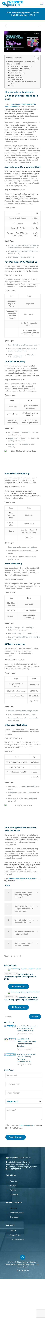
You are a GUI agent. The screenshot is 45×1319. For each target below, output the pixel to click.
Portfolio (13, 1190)
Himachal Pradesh (17, 1213)
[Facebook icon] (17, 1270)
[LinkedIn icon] (23, 1270)
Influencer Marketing (17, 79)
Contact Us (14, 1194)
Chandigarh (14, 1217)
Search (35, 1016)
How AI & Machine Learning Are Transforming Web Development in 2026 (20, 976)
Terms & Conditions (26, 1125)
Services (13, 1185)
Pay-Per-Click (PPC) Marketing (20, 68)
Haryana (13, 1208)
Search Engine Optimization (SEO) (21, 66)
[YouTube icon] (20, 1270)
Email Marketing (16, 75)
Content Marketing (16, 70)
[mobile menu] (42, 4)
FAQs (12, 86)
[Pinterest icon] (25, 1270)
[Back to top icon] (22, 1257)
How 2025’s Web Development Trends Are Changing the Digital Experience (21, 998)
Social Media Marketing (18, 73)
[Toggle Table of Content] (35, 58)
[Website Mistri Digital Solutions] (12, 4)
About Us (13, 1181)
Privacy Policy (15, 1235)
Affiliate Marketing (16, 77)
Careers (13, 1231)
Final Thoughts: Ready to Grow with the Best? (23, 83)
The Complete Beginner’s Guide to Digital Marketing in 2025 (21, 63)
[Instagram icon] (28, 1270)
